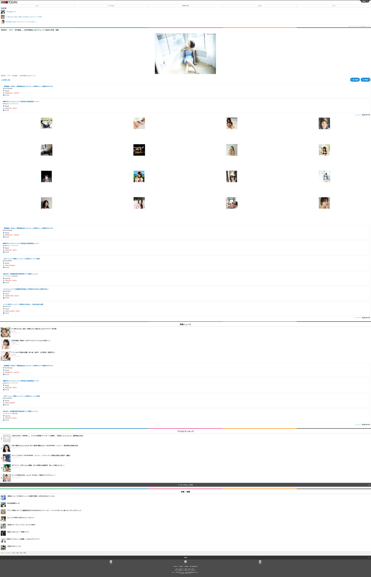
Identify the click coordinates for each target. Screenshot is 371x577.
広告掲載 (181, 566)
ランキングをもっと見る (185, 485)
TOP (185, 558)
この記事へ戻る (5, 79)
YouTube (260, 563)
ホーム (37, 5)
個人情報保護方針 (193, 566)
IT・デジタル (111, 5)
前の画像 (355, 79)
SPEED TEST (185, 5)
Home (111, 563)
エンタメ (260, 5)
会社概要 (186, 566)
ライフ (333, 5)
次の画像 (365, 79)
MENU (364, 1)
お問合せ (175, 566)
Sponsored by (358, 115)
